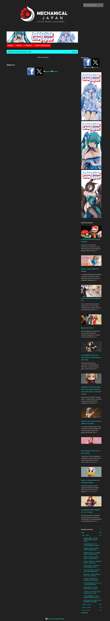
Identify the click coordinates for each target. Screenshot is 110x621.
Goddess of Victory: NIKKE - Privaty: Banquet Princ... (91, 549)
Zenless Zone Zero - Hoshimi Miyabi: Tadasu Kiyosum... (92, 553)
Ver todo (74, 51)
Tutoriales (28, 45)
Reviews (10, 45)
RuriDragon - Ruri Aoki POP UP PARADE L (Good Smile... (92, 601)
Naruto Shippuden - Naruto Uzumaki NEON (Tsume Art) (91, 596)
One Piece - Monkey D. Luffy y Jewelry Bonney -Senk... (92, 592)
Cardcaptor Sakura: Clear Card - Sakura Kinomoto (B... (92, 583)
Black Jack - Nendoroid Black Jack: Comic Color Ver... (92, 575)
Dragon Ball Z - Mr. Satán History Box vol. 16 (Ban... (91, 588)
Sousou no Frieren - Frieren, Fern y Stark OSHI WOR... (92, 570)
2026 (82, 532)
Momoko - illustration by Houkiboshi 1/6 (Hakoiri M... (91, 579)
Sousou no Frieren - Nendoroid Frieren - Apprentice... (92, 562)
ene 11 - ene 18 (86, 607)
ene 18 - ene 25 (86, 604)
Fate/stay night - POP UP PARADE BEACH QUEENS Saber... (91, 539)
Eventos (18, 45)
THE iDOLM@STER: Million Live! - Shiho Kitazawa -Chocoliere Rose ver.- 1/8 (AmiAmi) (91, 357)
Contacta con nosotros (42, 45)
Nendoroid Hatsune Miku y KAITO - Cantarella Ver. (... (91, 557)
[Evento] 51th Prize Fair (87, 328)
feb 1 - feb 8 (85, 535)
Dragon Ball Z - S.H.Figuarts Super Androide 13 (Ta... (91, 566)
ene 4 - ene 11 (86, 610)
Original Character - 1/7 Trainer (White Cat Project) (91, 544)
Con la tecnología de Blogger (56, 618)
